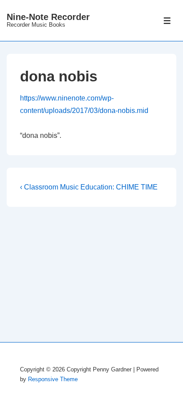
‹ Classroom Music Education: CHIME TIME (89, 187)
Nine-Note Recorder (48, 17)
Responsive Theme (53, 379)
